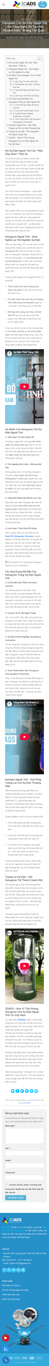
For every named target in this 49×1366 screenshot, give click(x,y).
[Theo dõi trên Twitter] (14, 1270)
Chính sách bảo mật (10, 1294)
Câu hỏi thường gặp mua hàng (15, 1290)
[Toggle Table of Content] (38, 59)
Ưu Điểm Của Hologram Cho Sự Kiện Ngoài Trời (24, 77)
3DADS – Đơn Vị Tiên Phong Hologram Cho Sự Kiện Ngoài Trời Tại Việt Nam (23, 140)
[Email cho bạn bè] (27, 1091)
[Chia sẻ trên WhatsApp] (13, 1091)
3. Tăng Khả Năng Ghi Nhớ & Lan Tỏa (26, 91)
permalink (26, 1103)
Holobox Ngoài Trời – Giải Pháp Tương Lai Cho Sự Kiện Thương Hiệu (24, 127)
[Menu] (3, 4)
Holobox (29, 536)
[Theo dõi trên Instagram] (9, 1270)
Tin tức (24, 19)
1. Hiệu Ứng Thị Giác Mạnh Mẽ (25, 81)
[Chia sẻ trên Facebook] (17, 1091)
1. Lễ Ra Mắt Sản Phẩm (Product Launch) (26, 106)
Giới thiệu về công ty (11, 1285)
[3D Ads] (24, 4)
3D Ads (40, 38)
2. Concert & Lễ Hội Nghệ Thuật (26, 110)
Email (8, 1160)
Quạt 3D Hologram (14, 536)
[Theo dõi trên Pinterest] (23, 1270)
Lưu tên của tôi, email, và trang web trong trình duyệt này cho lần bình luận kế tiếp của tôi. (24, 1188)
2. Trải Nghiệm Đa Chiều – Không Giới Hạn (26, 85)
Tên (7, 1148)
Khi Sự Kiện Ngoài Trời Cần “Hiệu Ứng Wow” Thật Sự (22, 64)
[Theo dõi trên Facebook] (4, 1270)
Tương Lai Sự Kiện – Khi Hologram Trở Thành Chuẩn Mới (23, 133)
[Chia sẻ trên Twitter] (22, 1091)
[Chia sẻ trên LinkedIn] (36, 1091)
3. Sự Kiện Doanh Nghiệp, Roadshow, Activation (23, 115)
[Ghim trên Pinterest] (31, 1091)
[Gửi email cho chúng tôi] (18, 1270)
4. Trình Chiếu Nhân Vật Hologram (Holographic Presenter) (27, 120)
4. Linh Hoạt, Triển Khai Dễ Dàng (26, 95)
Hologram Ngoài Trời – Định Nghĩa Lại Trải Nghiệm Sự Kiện (23, 70)
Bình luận (10, 1126)
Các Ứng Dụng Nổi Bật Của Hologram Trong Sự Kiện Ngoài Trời (24, 100)
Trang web (10, 1172)
